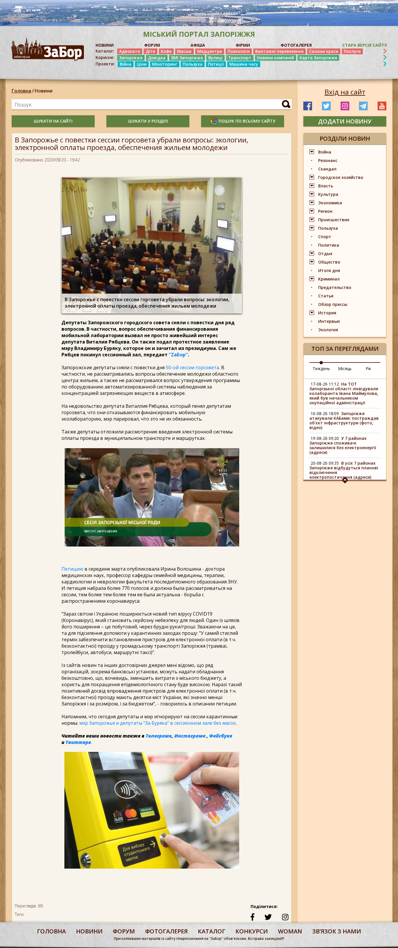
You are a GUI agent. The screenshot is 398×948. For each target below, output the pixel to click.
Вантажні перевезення (279, 51)
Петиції (216, 64)
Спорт (324, 236)
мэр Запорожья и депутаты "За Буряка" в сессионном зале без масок (157, 723)
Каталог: (105, 51)
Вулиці (215, 57)
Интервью (329, 321)
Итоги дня (329, 270)
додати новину (344, 121)
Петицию (72, 569)
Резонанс (327, 160)
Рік (368, 368)
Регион (325, 211)
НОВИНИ (105, 45)
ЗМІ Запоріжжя (187, 57)
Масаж (184, 51)
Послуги (352, 51)
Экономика (330, 202)
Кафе (166, 51)
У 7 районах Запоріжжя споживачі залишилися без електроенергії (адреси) (342, 445)
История (327, 313)
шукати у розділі (148, 121)
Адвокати (129, 51)
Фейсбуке (220, 736)
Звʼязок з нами (336, 931)
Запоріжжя (130, 57)
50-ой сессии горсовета (192, 367)
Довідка (156, 57)
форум (124, 931)
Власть (325, 186)
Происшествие (333, 219)
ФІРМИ (243, 45)
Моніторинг (164, 64)
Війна (125, 64)
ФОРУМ (152, 45)
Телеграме (159, 736)
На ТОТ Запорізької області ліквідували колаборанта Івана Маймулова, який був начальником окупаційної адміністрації (343, 393)
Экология (328, 329)
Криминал (329, 279)
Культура (328, 194)
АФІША (198, 45)
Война (324, 152)
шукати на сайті (53, 121)
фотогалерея (166, 931)
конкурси (251, 931)
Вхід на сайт (345, 92)
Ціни (142, 64)
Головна (21, 90)
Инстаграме (189, 736)
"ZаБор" (178, 354)
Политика (328, 245)
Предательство (334, 287)
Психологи (239, 51)
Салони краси (323, 51)
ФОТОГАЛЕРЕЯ (296, 45)
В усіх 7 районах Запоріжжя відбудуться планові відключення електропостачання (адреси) (343, 470)
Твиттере (78, 742)
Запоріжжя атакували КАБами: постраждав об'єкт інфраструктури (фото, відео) (344, 420)
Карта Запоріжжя (318, 57)
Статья (325, 296)
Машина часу (243, 64)
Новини (43, 90)
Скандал (327, 169)
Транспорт (239, 57)
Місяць (345, 368)
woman (290, 931)
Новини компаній (275, 57)
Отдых (325, 253)
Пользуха (192, 64)
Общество (329, 262)
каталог (211, 931)
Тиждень (321, 368)
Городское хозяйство (340, 177)
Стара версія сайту (364, 45)
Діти (150, 51)
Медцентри (209, 51)
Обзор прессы (332, 304)
